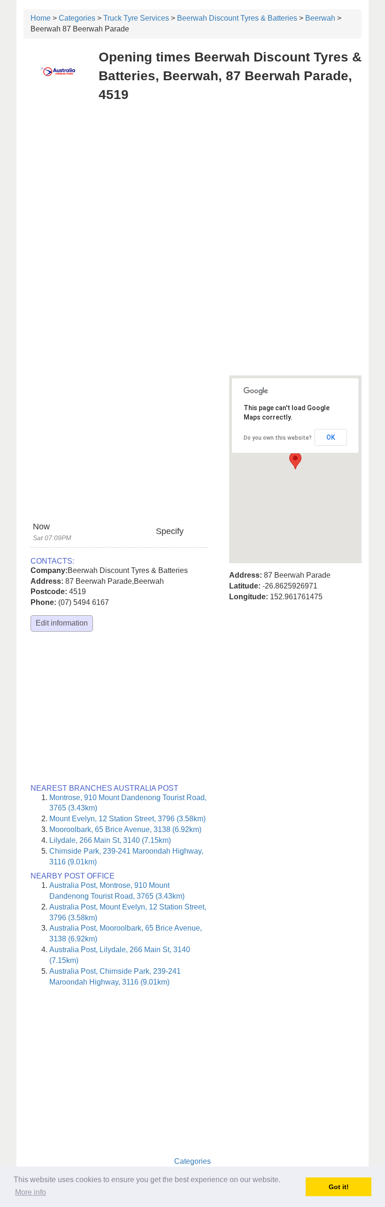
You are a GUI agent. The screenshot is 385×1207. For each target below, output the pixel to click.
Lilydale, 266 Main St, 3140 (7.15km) (110, 840)
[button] (295, 460)
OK (330, 437)
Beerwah (320, 18)
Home (41, 18)
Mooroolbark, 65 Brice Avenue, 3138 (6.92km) (125, 829)
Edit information (62, 623)
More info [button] (30, 1192)
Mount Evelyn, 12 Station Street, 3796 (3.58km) (127, 819)
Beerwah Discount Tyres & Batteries (237, 18)
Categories (77, 18)
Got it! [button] (339, 1187)
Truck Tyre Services (136, 18)
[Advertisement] (192, 178)
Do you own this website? (278, 438)
